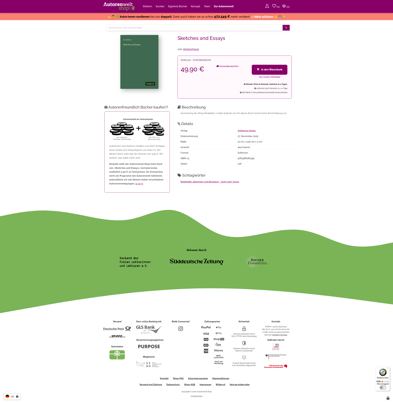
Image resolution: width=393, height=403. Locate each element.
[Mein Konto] (267, 6)
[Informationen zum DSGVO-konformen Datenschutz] (244, 344)
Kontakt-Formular (279, 335)
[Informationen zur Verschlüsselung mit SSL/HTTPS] (244, 329)
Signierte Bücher (177, 6)
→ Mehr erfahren (262, 16)
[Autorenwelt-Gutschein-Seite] (117, 358)
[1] (136, 184)
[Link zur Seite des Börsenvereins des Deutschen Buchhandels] (275, 367)
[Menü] (388, 369)
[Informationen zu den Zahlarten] (206, 328)
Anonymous (191, 49)
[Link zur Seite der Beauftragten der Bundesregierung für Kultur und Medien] (276, 362)
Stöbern (147, 6)
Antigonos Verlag (247, 130)
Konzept (195, 6)
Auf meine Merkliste (269, 77)
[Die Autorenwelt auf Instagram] (180, 329)
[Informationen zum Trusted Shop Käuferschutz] (244, 359)
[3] (142, 184)
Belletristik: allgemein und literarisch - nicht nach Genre (210, 181)
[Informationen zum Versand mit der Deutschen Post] (117, 329)
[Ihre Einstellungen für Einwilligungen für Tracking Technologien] (388, 398)
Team (207, 6)
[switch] (383, 387)
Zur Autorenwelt (223, 6)
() (278, 6)
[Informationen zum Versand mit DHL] (117, 337)
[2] (139, 184)
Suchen (160, 6)
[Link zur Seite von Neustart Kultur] (276, 350)
